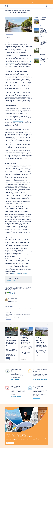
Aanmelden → (10, 442)
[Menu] (46, 6)
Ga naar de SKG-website (16, 396)
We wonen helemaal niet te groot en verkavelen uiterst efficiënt (43, 22)
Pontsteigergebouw (18, 121)
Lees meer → (40, 2)
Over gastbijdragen (15, 379)
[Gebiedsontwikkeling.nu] (24, 6)
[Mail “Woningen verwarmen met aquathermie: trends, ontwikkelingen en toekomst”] (14, 293)
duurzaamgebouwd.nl (12, 280)
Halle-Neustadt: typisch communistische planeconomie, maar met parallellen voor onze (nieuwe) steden (44, 40)
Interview (13, 357)
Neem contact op (37, 398)
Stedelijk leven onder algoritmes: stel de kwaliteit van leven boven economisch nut (11, 340)
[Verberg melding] (50, 2)
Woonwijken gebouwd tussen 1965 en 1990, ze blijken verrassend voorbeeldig (43, 51)
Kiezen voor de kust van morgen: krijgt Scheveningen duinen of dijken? (44, 30)
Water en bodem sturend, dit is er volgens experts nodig (41, 340)
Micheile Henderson (16, 273)
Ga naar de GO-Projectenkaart (39, 379)
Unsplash (25, 273)
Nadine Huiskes (9, 34)
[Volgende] (47, 325)
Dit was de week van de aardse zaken (25, 339)
